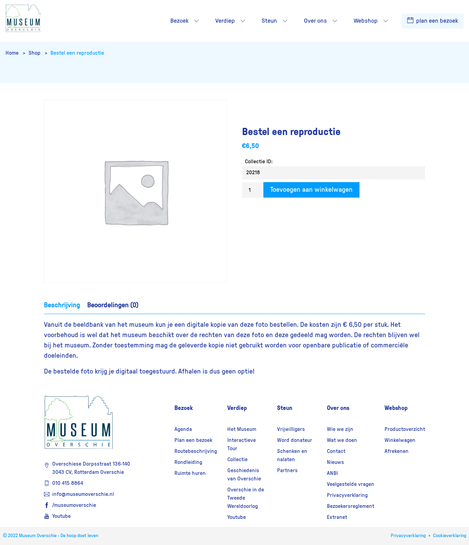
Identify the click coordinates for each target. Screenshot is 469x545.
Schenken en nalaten (292, 455)
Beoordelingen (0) (112, 305)
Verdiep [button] (225, 21)
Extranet (337, 517)
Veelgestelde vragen (350, 484)
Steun (284, 408)
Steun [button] (269, 21)
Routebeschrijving (195, 451)
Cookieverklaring (449, 535)
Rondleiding (188, 462)
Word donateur (294, 440)
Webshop (396, 408)
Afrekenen (397, 451)
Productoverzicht (405, 429)
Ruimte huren (190, 473)
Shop (35, 53)
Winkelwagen (400, 440)
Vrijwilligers (291, 429)
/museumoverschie (74, 505)
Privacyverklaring (347, 495)
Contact (336, 451)
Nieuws (335, 462)
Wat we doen (342, 440)
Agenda (183, 429)
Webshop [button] (366, 21)
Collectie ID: (259, 161)
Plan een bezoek (193, 440)
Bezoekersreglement (350, 506)
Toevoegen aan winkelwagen (311, 189)
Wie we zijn (340, 429)
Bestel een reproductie (77, 53)
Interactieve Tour (241, 444)
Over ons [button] (315, 21)
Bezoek (183, 408)
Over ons (338, 408)
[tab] (62, 305)
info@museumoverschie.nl (83, 494)
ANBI (332, 473)
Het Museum (241, 429)
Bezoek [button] (179, 21)
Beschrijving (62, 305)
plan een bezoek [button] (436, 21)
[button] (196, 21)
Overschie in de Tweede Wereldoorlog (245, 498)
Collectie (237, 459)
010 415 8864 (67, 483)
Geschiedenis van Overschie (244, 474)
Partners (287, 470)
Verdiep (237, 408)
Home (12, 53)
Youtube (61, 516)
